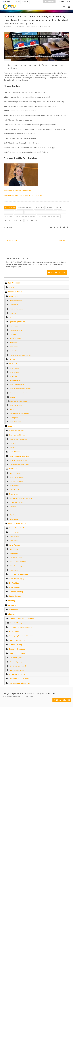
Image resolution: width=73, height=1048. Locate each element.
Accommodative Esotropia (18, 460)
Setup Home (50, 2)
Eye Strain (13, 334)
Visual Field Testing (16, 623)
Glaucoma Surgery (15, 658)
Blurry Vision (14, 326)
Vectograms (14, 570)
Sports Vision (14, 549)
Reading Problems (16, 330)
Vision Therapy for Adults (18, 562)
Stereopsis (13, 376)
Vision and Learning (16, 405)
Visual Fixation (14, 372)
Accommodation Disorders (19, 456)
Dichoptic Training (16, 592)
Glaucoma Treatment (17, 653)
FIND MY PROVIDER (62, 700)
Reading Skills (14, 418)
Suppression (14, 347)
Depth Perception (15, 380)
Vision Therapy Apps (16, 566)
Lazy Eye (11, 426)
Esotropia (13, 511)
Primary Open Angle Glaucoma (20, 627)
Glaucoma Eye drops (16, 662)
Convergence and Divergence (19, 413)
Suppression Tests (16, 301)
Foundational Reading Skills (18, 401)
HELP (13, 2)
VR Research (13, 610)
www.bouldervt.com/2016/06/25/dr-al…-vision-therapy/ (23, 195)
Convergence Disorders (18, 435)
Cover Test (13, 313)
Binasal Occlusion (15, 596)
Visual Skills (13, 363)
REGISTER (61, 2)
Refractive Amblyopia (16, 481)
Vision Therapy (14, 545)
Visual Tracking (14, 368)
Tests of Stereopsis (16, 309)
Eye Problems (14, 283)
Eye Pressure (14, 631)
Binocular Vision (15, 292)
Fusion (12, 409)
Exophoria (13, 443)
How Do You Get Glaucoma (19, 679)
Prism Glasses (14, 587)
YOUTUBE (25, 2)
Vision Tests (13, 296)
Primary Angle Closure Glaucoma (21, 636)
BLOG (18, 2)
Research (12, 605)
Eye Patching (14, 583)
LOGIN (68, 2)
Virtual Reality (14, 553)
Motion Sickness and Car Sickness (20, 355)
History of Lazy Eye (16, 430)
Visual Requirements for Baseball (20, 389)
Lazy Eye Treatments (17, 523)
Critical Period (14, 490)
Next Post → (63, 240)
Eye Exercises (14, 532)
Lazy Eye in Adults (15, 473)
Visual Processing (15, 422)
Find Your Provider (58, 272)
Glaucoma (12, 614)
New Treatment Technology (19, 666)
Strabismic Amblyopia (16, 477)
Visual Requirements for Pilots (19, 393)
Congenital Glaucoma (17, 640)
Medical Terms (14, 452)
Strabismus (13, 494)
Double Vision (14, 351)
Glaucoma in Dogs (16, 644)
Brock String (13, 541)
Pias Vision (13, 359)
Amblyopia (13, 469)
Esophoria (13, 447)
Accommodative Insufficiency (19, 465)
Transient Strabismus (17, 502)
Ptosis (11, 287)
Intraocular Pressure (17, 674)
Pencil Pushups (14, 537)
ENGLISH (7, 2)
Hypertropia (14, 519)
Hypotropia (13, 515)
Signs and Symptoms (17, 322)
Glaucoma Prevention (17, 670)
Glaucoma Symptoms (17, 649)
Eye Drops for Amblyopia (18, 574)
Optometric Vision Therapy (19, 528)
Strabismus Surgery (16, 578)
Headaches (13, 342)
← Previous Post (11, 240)
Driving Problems (15, 338)
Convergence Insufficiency (18, 439)
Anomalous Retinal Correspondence (21, 498)
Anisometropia (14, 485)
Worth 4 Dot (14, 305)
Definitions (13, 317)
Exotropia (13, 507)
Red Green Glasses (16, 557)
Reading (12, 397)
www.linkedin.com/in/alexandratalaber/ (17, 190)
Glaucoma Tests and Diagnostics (21, 618)
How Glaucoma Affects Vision (20, 683)
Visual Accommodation (17, 385)
